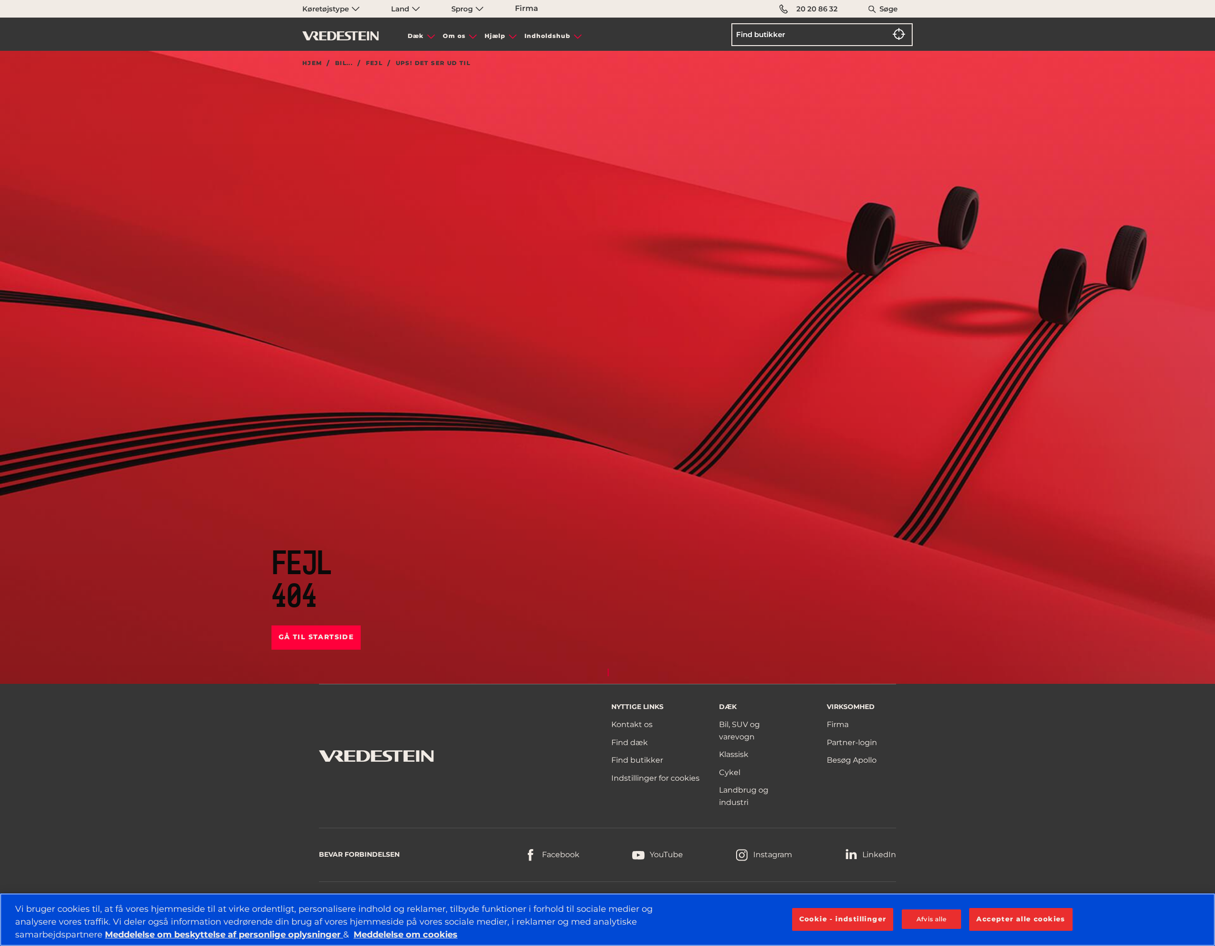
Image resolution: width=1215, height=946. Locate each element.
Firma (526, 8)
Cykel (729, 772)
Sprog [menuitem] (463, 8)
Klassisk (733, 754)
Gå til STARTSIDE (316, 637)
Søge (888, 8)
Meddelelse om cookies (406, 934)
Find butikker (637, 760)
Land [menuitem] (401, 8)
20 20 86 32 (817, 8)
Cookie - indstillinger (843, 919)
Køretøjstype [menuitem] (326, 8)
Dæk (416, 35)
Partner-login (852, 742)
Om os (454, 35)
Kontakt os (632, 724)
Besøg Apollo (852, 760)
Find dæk (629, 742)
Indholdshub (547, 35)
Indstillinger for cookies (655, 778)
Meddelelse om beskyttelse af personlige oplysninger (224, 934)
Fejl (374, 63)
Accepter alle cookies (1020, 919)
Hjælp (495, 35)
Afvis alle (931, 919)
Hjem (312, 63)
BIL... (344, 63)
